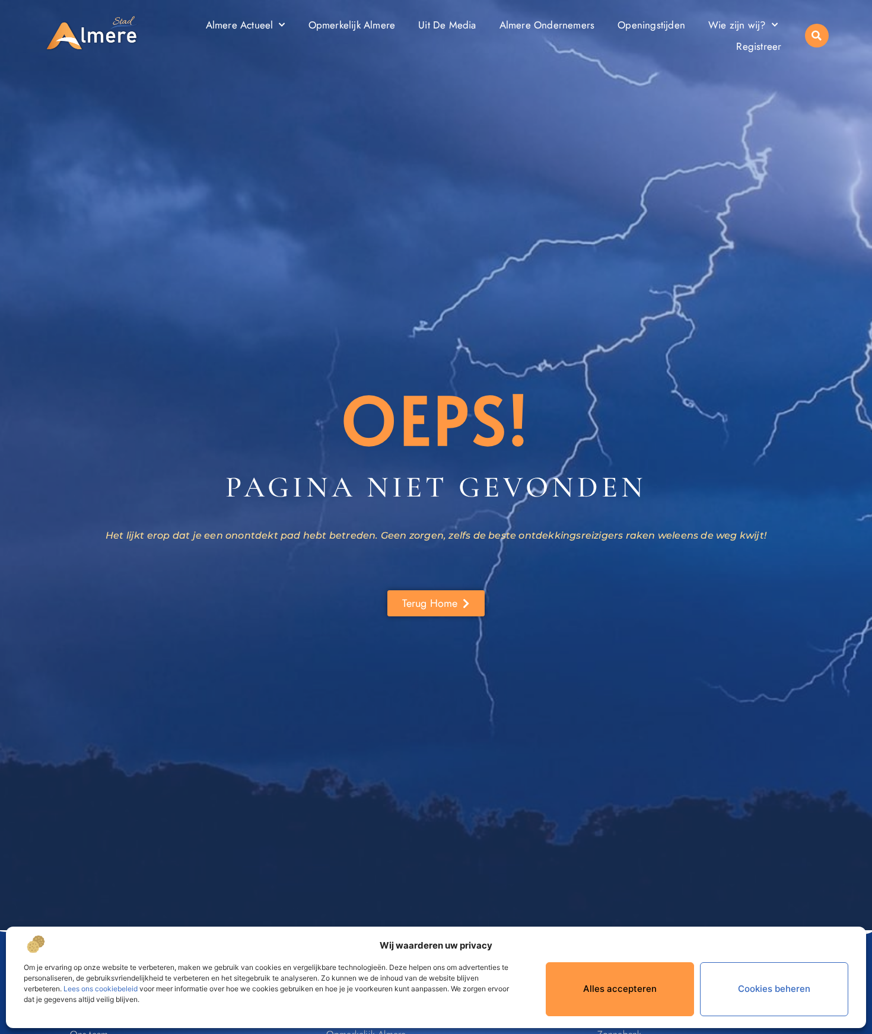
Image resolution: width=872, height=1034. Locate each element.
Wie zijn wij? (737, 25)
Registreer (758, 46)
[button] (817, 35)
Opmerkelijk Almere (352, 25)
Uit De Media (447, 25)
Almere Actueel (239, 25)
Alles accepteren (620, 988)
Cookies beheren (774, 988)
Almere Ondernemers (547, 25)
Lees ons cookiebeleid (100, 988)
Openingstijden (651, 25)
